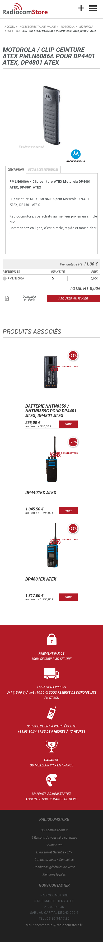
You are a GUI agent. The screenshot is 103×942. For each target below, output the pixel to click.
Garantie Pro (54, 845)
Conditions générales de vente (54, 867)
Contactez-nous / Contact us (54, 860)
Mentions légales (54, 874)
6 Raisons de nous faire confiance (54, 837)
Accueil (10, 26)
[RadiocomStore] (29, 10)
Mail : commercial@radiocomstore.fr (54, 925)
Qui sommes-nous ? (54, 830)
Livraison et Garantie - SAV (54, 852)
